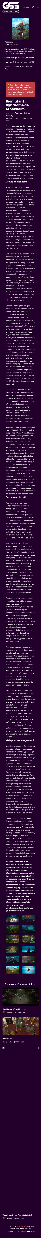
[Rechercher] (33, 7)
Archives (9, 113)
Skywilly (9, 116)
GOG (6, 69)
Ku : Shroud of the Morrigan (14, 1009)
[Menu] (38, 7)
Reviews (18, 113)
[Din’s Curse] (21, 1026)
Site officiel (14, 66)
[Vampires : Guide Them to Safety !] (21, 1129)
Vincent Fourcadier (27, 1231)
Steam (22, 66)
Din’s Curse (7, 1039)
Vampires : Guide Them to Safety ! (17, 1215)
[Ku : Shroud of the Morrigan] (21, 997)
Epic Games (30, 66)
